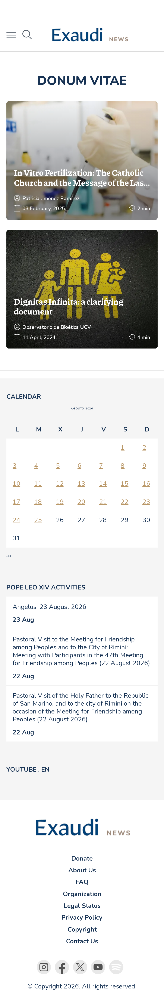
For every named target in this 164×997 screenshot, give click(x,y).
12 (60, 483)
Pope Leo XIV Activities (45, 587)
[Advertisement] (82, 9)
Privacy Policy (82, 917)
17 (16, 502)
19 (60, 502)
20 (81, 502)
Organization (82, 894)
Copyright (82, 929)
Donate (82, 858)
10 (16, 483)
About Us (82, 870)
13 (81, 483)
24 (16, 520)
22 (124, 502)
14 (103, 483)
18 (38, 502)
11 (38, 483)
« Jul (9, 556)
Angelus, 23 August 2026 (49, 607)
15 (124, 483)
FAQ (82, 882)
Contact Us (82, 941)
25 (38, 520)
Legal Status (82, 905)
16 (146, 483)
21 (103, 502)
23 (146, 502)
